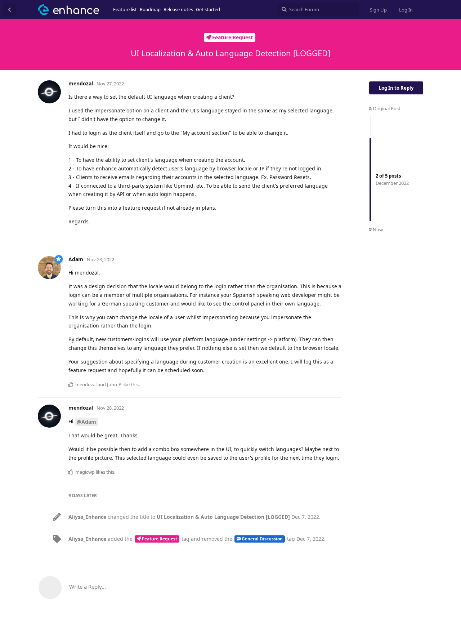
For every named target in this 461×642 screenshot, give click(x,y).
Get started (208, 9)
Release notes (178, 9)
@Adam (86, 421)
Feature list (125, 9)
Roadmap (150, 9)
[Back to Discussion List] (9, 9)
